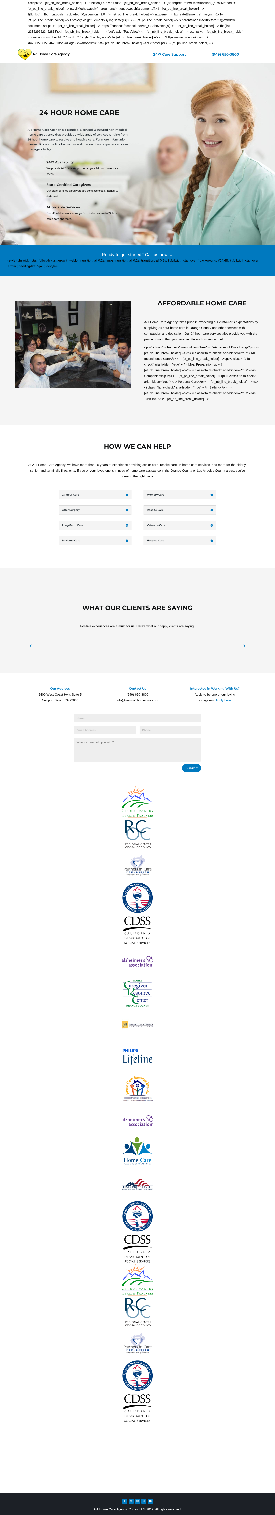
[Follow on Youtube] (150, 1501)
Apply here (223, 700)
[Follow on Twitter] (131, 1501)
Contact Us (137, 688)
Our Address (60, 688)
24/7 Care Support (169, 54)
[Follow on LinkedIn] (143, 1501)
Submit (192, 768)
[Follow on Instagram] (137, 1501)
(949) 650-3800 (225, 54)
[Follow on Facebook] (124, 1501)
